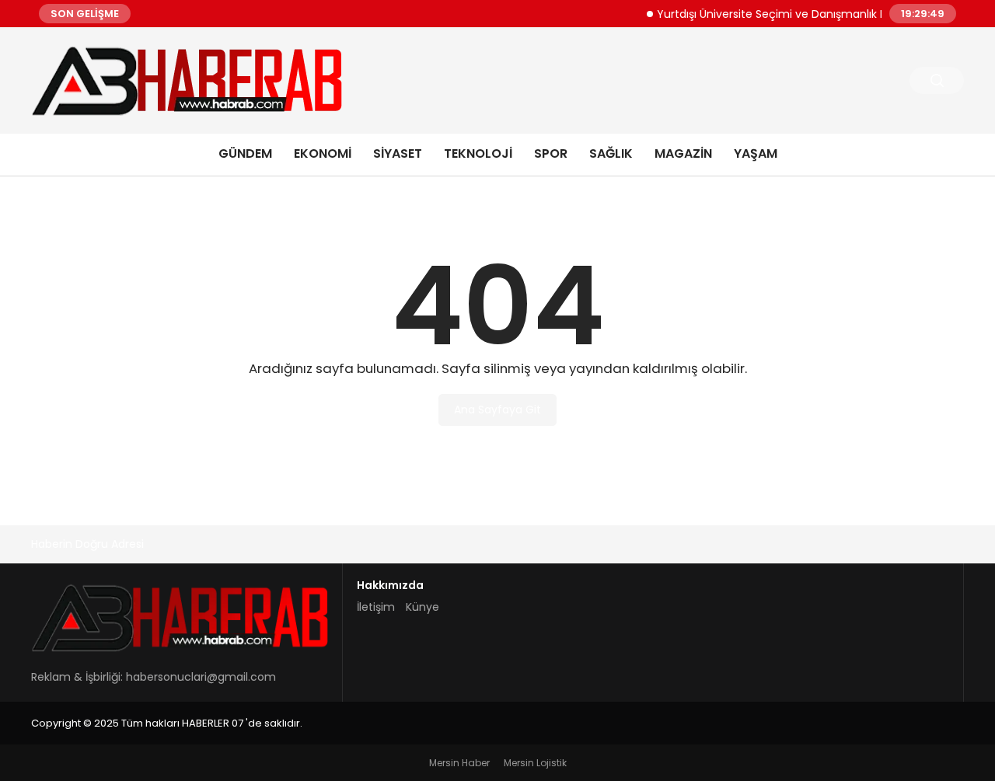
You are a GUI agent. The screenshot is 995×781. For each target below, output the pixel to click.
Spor (550, 153)
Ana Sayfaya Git (497, 409)
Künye (422, 607)
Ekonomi (322, 153)
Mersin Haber (459, 762)
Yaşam (755, 153)
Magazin (683, 153)
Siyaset (397, 153)
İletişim (376, 607)
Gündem (245, 153)
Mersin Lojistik (535, 762)
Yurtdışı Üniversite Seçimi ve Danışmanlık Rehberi (781, 13)
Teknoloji (478, 153)
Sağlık (611, 153)
